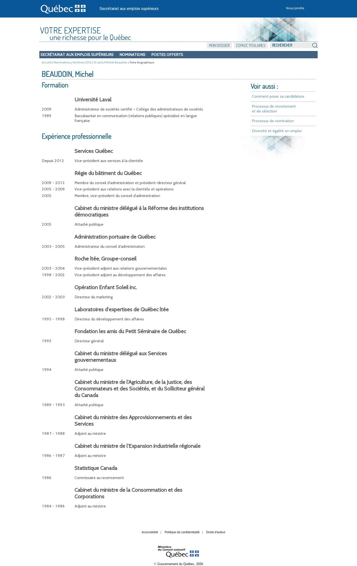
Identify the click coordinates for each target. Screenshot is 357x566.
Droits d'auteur (215, 532)
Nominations (132, 54)
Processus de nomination (273, 121)
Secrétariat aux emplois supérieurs (129, 8)
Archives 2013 (82, 62)
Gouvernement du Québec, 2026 (180, 564)
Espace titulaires (250, 45)
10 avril (98, 62)
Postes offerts (167, 54)
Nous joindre (295, 8)
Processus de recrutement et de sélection (274, 108)
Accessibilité (150, 532)
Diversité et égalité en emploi (277, 131)
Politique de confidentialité (182, 532)
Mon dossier (219, 45)
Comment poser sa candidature (278, 96)
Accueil (46, 62)
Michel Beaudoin (116, 62)
